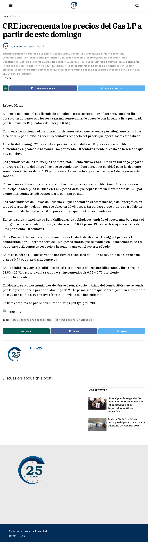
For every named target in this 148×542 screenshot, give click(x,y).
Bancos (15, 16)
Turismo (27, 73)
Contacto (14, 531)
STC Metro (14, 73)
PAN (136, 61)
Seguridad (99, 69)
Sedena (87, 69)
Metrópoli (101, 61)
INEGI (67, 61)
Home (6, 16)
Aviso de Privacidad (36, 531)
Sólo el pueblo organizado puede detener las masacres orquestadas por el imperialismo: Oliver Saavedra (125, 405)
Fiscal (124, 57)
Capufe (57, 53)
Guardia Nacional (52, 61)
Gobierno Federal (30, 61)
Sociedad (133, 69)
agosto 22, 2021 (37, 46)
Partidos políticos (14, 65)
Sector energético (26, 69)
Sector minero (46, 69)
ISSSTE (89, 61)
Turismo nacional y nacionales (74, 319)
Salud (58, 65)
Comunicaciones (13, 57)
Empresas (103, 57)
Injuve (75, 61)
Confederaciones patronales (41, 57)
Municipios (114, 61)
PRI (52, 65)
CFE (83, 53)
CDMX (66, 53)
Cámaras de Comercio (39, 53)
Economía (80, 57)
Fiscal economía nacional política (32, 319)
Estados (115, 57)
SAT (65, 65)
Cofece (90, 53)
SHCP (124, 69)
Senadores (113, 69)
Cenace (75, 53)
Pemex (30, 65)
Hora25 (18, 46)
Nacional (127, 61)
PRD (47, 65)
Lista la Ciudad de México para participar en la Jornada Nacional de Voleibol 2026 (126, 422)
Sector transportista (69, 69)
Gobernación (11, 61)
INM (82, 61)
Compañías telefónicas (109, 53)
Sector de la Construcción (109, 65)
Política (39, 65)
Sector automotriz (80, 65)
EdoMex (91, 57)
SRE (5, 73)
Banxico (20, 53)
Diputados (66, 57)
